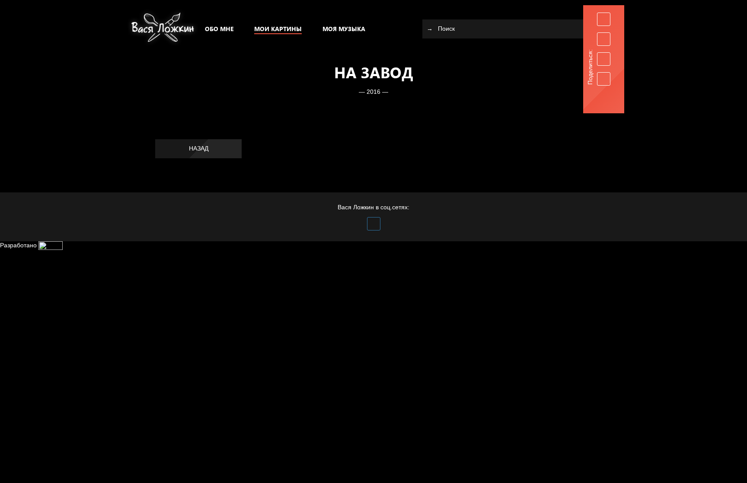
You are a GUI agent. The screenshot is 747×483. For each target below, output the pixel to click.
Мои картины (278, 29)
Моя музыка (343, 29)
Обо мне (219, 29)
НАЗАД (198, 148)
